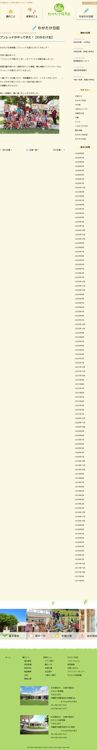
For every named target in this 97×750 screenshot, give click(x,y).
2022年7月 (79, 341)
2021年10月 (80, 375)
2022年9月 (79, 333)
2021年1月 (79, 414)
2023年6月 (79, 307)
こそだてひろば (81, 126)
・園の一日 (47, 664)
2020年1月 (79, 457)
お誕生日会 (79, 113)
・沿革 (25, 675)
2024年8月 (79, 247)
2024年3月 (79, 269)
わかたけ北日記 (31, 33)
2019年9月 (79, 474)
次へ (57, 150)
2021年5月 (79, 397)
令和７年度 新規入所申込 (84, 79)
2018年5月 (79, 542)
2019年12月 (80, 461)
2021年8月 (79, 384)
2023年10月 (80, 290)
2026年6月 (79, 162)
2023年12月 (80, 281)
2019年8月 (79, 478)
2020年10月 (80, 427)
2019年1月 (79, 508)
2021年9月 (79, 380)
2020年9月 (79, 431)
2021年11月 (80, 371)
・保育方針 (26, 668)
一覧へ (34, 150)
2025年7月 (79, 200)
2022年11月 (80, 328)
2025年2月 (79, 222)
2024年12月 (80, 230)
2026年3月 (79, 175)
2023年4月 (79, 316)
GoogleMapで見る (70, 701)
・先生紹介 (47, 671)
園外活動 (78, 130)
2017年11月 (80, 568)
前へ (7, 150)
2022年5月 (79, 350)
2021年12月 (80, 367)
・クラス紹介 (48, 661)
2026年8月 (79, 153)
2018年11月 (80, 516)
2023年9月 (79, 294)
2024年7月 (79, 251)
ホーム (8, 657)
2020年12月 (80, 418)
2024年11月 (80, 234)
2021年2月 (79, 410)
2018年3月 (79, 551)
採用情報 (71, 664)
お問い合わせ (72, 668)
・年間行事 (47, 668)
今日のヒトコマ (81, 109)
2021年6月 (79, 392)
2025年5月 (79, 209)
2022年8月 (79, 337)
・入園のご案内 (49, 675)
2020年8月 (79, 435)
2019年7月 (79, 482)
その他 (77, 104)
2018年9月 (79, 525)
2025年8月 (79, 196)
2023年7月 (79, 303)
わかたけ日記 (86, 13)
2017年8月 (79, 580)
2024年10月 (80, 239)
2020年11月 (80, 422)
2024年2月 (79, 273)
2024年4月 (79, 264)
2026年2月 (79, 179)
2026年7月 (79, 157)
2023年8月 (79, 298)
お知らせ (78, 96)
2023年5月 (79, 311)
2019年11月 (80, 465)
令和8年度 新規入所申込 (83, 51)
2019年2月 (79, 504)
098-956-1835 (60, 705)
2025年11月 (80, 187)
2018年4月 (79, 546)
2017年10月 (80, 572)
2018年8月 (79, 529)
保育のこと (32, 13)
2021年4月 (79, 401)
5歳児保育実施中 (80, 70)
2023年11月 (80, 286)
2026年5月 (79, 166)
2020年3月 (79, 448)
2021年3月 (79, 405)
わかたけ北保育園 (90, 3)
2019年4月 (79, 495)
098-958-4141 (60, 734)
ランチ (77, 122)
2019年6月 (79, 486)
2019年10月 (80, 469)
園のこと (10, 13)
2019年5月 (79, 491)
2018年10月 (80, 521)
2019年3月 (79, 499)
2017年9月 (79, 576)
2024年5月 (79, 260)
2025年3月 (79, 217)
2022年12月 (80, 324)
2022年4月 (79, 354)
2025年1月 (79, 226)
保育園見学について (81, 61)
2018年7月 (79, 533)
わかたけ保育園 (59, 9)
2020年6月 (79, 444)
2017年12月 (80, 563)
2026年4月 (79, 170)
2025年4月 (79, 213)
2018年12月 (80, 512)
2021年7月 (79, 388)
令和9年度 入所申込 (81, 42)
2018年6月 (79, 538)
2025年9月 (79, 192)
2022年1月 (79, 363)
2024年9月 (79, 243)
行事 (24, 33)
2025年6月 (79, 204)
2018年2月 (79, 555)
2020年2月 (79, 452)
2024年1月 (79, 277)
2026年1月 (79, 183)
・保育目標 (26, 664)
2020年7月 (79, 439)
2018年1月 (79, 559)
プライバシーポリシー (76, 671)
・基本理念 (26, 661)
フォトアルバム (73, 661)
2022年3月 (79, 358)
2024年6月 (79, 256)
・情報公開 (26, 678)
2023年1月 (79, 320)
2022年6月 (79, 345)
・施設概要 (26, 671)
